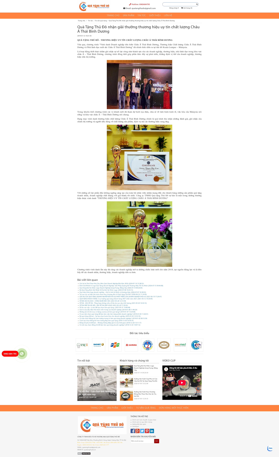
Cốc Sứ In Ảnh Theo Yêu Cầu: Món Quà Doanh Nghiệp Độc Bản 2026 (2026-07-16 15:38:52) (112, 283)
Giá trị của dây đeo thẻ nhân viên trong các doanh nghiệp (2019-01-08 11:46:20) (108, 310)
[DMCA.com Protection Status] (84, 453)
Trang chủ (113, 15)
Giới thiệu (155, 15)
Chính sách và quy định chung (142, 422)
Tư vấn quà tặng (146, 408)
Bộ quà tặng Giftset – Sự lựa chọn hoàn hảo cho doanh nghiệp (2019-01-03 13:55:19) (110, 316)
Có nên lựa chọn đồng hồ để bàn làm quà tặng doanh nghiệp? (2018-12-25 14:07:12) (110, 325)
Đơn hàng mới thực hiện (173, 408)
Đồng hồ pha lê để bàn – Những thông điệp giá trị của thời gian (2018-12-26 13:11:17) (110, 323)
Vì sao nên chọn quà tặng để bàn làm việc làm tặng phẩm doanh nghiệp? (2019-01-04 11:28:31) (114, 314)
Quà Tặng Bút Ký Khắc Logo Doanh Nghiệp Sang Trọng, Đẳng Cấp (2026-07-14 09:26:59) (111, 288)
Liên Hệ (168, 15)
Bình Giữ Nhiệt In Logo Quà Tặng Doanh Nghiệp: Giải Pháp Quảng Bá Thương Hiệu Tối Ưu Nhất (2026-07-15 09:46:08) (121, 286)
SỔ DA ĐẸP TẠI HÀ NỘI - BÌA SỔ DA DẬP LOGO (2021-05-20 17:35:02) (104, 305)
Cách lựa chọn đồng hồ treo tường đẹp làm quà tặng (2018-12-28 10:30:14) (107, 321)
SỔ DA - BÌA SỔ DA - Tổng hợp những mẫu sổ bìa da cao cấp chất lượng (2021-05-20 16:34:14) (113, 303)
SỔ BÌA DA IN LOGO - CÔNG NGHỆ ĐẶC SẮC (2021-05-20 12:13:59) (103, 301)
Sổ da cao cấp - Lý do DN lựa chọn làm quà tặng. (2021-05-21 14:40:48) (105, 307)
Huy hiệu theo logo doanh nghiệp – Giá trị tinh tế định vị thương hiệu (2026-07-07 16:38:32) (113, 292)
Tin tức (142, 15)
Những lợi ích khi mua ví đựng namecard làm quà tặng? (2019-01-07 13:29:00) (107, 312)
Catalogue (135, 426)
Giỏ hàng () (187, 8)
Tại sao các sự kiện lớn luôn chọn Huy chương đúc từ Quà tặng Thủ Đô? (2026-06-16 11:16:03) (113, 294)
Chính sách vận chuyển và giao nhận (144, 420)
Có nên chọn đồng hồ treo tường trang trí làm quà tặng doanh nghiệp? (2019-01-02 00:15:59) (113, 318)
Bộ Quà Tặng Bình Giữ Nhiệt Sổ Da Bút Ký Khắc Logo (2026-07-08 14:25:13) (106, 290)
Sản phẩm (128, 15)
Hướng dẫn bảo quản (139, 424)
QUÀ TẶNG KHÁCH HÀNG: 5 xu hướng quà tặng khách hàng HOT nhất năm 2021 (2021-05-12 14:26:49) (116, 299)
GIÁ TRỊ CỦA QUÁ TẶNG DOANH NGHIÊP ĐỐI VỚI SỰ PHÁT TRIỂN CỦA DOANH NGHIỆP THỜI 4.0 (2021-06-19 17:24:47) (121, 297)
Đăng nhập (173, 8)
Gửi (156, 441)
